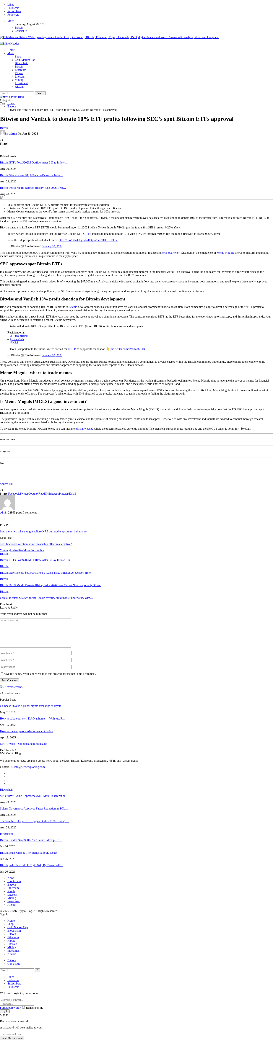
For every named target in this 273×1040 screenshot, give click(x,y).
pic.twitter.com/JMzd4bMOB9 (128, 349)
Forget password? (10, 1007)
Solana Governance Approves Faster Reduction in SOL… (34, 808)
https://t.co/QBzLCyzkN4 (74, 240)
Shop (18, 56)
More (10, 20)
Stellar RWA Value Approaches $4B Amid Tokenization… (34, 795)
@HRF (14, 342)
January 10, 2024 (52, 246)
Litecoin (20, 76)
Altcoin (19, 86)
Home (11, 49)
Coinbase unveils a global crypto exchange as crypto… (32, 705)
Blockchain (21, 63)
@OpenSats (17, 339)
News (10, 877)
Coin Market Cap (25, 59)
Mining (19, 79)
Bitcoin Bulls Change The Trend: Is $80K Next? (28, 852)
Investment (21, 83)
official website (84, 428)
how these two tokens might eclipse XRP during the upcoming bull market (43, 531)
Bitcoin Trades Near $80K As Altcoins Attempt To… (31, 840)
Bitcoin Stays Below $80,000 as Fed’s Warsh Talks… (31, 175)
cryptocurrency (171, 252)
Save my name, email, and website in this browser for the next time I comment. (50, 673)
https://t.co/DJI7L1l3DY (103, 240)
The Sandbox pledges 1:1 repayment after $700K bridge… (34, 821)
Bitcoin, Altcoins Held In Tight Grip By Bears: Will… (31, 865)
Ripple (19, 73)
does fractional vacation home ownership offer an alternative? (36, 544)
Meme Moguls (225, 252)
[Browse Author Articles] (7, 509)
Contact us (21, 30)
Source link (6, 483)
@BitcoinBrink (19, 335)
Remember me (34, 1007)
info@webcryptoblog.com (29, 766)
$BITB (87, 233)
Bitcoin (19, 27)
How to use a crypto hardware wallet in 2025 (26, 731)
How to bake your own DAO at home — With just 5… (32, 718)
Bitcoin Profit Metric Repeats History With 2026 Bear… (33, 187)
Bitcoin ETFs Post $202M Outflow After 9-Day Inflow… (34, 162)
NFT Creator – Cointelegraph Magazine (23, 743)
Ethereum (20, 69)
